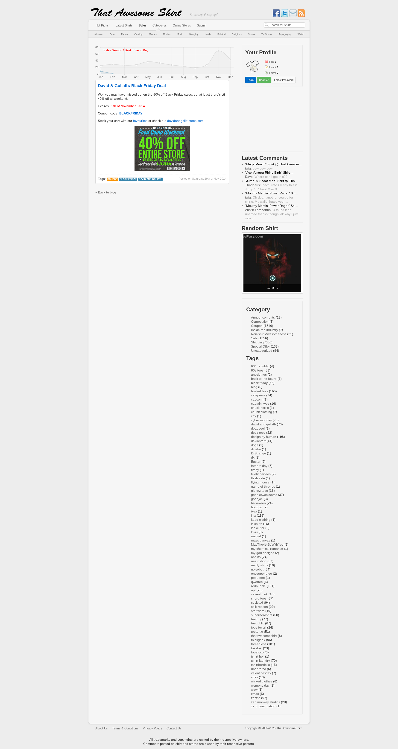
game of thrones (263, 486)
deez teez (258, 432)
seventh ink (259, 594)
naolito (256, 557)
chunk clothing (261, 412)
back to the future (264, 378)
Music (180, 34)
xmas (255, 694)
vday (254, 677)
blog (254, 387)
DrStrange (258, 453)
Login (251, 80)
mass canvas (260, 540)
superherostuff (261, 615)
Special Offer (260, 346)
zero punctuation (263, 706)
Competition (260, 321)
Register (264, 80)
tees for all (258, 627)
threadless (258, 644)
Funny (124, 34)
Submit (201, 25)
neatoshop (258, 561)
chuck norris (260, 408)
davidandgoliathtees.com (185, 121)
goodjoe (257, 499)
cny (253, 416)
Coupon (112, 179)
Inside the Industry (264, 330)
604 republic (260, 366)
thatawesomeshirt (264, 636)
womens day (260, 685)
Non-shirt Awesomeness (268, 334)
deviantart (258, 441)
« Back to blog (105, 192)
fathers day (259, 466)
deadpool (258, 428)
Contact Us (174, 728)
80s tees (257, 370)
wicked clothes (261, 681)
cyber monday (261, 420)
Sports (251, 34)
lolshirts (256, 524)
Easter (255, 461)
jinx (253, 515)
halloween (258, 503)
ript (253, 590)
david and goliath (150, 179)
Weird (301, 34)
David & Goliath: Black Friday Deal (132, 85)
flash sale (258, 478)
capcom (257, 399)
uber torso (258, 669)
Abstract (98, 34)
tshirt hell (257, 656)
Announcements (263, 317)
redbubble (258, 586)
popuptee (258, 577)
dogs (254, 445)
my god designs (262, 553)
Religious (237, 34)
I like (271, 61)
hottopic (257, 507)
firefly (255, 470)
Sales (142, 25)
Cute (112, 34)
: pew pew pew (258, 168)
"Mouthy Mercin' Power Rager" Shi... (271, 193)
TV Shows (266, 34)
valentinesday (261, 673)
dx (253, 457)
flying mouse (260, 482)
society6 (257, 602)
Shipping (257, 342)
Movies (166, 34)
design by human (263, 437)
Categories (159, 25)
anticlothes (259, 374)
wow (254, 689)
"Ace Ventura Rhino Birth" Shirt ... (269, 172)
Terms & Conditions (125, 728)
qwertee (257, 582)
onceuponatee (261, 573)
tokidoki (256, 648)
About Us (101, 728)
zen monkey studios (265, 702)
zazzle (255, 698)
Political (221, 34)
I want (272, 67)
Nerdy (208, 34)
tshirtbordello (260, 665)
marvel (256, 536)
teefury (256, 619)
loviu (254, 532)
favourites (140, 121)
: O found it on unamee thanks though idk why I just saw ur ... (271, 214)
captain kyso (260, 403)
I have (272, 72)
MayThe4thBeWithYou (267, 544)
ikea (254, 511)
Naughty (193, 34)
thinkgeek (258, 640)
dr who (256, 449)
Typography (285, 34)
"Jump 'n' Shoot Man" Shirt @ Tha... (271, 181)
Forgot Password (283, 80)
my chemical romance (267, 548)
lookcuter (257, 528)
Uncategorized (261, 350)
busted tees (259, 391)
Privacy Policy (152, 728)
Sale (254, 338)
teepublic (257, 623)
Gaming (138, 34)
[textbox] (284, 25)
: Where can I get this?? (266, 176)
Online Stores (182, 25)
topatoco (257, 652)
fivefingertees (261, 474)
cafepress (258, 395)
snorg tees (258, 598)
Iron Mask (272, 288)
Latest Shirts (124, 25)
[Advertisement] (272, 120)
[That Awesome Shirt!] (136, 16)
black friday (128, 179)
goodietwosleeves (264, 495)
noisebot (257, 569)
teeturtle (257, 631)
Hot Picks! (103, 25)
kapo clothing (260, 519)
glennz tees (259, 490)
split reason (259, 607)
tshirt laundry (260, 660)
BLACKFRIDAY (130, 113)
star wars (257, 611)
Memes (153, 34)
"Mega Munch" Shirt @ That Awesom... (273, 164)
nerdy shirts (259, 565)
